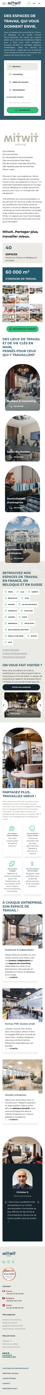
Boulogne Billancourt (18, 630)
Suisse (24, 187)
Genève (35, 592)
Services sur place (10, 1344)
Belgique (14, 187)
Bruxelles (12, 598)
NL (39, 3)
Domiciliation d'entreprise (13, 657)
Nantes (11, 604)
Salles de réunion (9, 1323)
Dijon (24, 617)
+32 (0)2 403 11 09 (14, 1301)
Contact (6, 1383)
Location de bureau (10, 650)
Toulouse (28, 611)
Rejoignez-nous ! (10, 1388)
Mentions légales (10, 1373)
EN (34, 3)
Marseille (12, 611)
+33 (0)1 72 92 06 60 (15, 1294)
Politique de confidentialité (15, 1368)
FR (29, 3)
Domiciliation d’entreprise (13, 1329)
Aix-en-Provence (29, 604)
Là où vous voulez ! (15, 97)
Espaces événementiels (12, 1326)
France (6, 187)
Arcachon (29, 623)
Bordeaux (12, 623)
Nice (10, 642)
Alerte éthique (9, 1378)
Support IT (7, 1341)
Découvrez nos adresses (24, 329)
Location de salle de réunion (14, 653)
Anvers (11, 617)
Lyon (27, 598)
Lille (22, 592)
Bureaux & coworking (11, 1320)
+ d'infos (13, 977)
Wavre (34, 636)
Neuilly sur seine (15, 636)
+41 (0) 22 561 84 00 (15, 1308)
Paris (10, 592)
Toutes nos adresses (21, 687)
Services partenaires (11, 1347)
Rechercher (24, 110)
